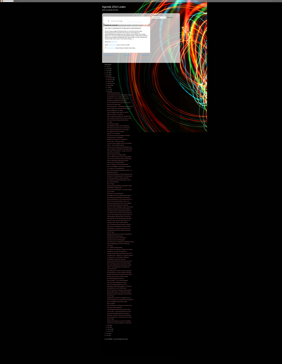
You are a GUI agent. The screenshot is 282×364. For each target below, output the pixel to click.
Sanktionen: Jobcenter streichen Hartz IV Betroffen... (119, 315)
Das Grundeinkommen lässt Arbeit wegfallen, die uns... (120, 94)
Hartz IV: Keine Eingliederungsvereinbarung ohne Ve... (119, 214)
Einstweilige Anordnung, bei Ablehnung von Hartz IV (119, 195)
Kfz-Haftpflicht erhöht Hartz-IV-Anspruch (116, 259)
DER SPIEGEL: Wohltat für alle (114, 187)
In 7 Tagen (109, 122)
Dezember (110, 77)
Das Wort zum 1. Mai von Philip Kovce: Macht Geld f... (119, 322)
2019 (107, 70)
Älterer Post (145, 55)
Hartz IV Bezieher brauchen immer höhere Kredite (118, 263)
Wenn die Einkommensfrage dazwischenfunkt (117, 120)
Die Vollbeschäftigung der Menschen (115, 278)
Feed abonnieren (110, 48)
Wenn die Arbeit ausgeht (113, 123)
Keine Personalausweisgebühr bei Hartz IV (117, 282)
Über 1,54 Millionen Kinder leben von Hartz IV (117, 112)
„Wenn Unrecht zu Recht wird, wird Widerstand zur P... (119, 147)
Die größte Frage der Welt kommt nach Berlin (117, 205)
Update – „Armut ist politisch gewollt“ (115, 145)
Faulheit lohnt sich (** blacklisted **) (115, 137)
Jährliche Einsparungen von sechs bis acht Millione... (119, 321)
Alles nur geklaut (111, 303)
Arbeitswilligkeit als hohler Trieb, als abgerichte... (118, 125)
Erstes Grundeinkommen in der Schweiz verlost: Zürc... (120, 199)
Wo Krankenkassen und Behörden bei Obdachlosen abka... (121, 241)
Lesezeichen (110, 245)
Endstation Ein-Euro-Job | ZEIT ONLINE (116, 237)
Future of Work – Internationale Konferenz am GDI (119, 311)
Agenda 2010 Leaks (114, 6)
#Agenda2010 (114, 41)
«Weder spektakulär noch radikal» (115, 110)
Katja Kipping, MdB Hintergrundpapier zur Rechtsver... (119, 286)
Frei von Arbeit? (110, 191)
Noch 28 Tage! (110, 295)
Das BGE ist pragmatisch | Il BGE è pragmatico (118, 178)
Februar (109, 329)
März (108, 327)
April (108, 325)
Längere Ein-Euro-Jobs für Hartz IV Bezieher (117, 222)
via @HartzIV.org (112, 45)
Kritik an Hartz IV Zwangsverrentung (115, 162)
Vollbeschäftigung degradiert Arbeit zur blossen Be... (119, 216)
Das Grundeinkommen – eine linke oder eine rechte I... (120, 317)
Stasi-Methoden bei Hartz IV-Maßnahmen (116, 288)
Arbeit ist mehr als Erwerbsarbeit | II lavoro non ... (118, 201)
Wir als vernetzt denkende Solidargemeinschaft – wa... (119, 170)
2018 (107, 72)
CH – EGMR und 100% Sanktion (114, 247)
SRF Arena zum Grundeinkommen (115, 193)
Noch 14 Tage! (110, 183)
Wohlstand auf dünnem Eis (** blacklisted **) (117, 139)
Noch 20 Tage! (110, 232)
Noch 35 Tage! (110, 319)
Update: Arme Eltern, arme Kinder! (115, 114)
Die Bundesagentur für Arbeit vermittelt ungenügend (119, 270)
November (110, 79)
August (109, 85)
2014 (107, 335)
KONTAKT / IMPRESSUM (143, 60)
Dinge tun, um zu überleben (113, 133)
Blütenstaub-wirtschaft (112, 172)
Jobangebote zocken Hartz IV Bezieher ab (117, 251)
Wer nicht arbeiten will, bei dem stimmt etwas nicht (119, 102)
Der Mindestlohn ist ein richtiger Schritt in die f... (118, 96)
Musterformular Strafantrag (113, 152)
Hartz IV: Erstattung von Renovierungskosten (117, 164)
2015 (107, 333)
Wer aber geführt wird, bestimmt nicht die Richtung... (119, 108)
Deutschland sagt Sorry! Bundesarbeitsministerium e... (119, 210)
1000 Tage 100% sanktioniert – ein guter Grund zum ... (120, 150)
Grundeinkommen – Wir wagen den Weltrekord (118, 257)
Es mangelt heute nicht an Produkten (115, 131)
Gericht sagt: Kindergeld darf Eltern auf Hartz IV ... (118, 313)
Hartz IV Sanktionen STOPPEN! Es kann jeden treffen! (119, 149)
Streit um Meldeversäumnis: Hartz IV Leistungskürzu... (119, 156)
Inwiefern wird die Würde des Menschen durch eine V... (120, 253)
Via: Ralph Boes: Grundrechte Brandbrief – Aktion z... (119, 179)
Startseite (127, 55)
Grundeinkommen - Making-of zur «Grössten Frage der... (120, 255)
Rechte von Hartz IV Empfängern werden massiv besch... (120, 207)
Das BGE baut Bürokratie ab (113, 93)
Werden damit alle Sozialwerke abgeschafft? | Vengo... (119, 185)
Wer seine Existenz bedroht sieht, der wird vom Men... (119, 118)
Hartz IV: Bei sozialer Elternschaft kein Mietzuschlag (119, 158)
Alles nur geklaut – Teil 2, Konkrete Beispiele (117, 280)
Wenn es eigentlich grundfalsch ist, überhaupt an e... (119, 116)
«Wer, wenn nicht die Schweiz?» (114, 307)
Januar (109, 331)
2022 (107, 66)
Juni (108, 89)
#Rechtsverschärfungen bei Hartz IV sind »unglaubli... (119, 203)
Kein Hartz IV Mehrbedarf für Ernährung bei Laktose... (119, 265)
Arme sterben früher (112, 268)
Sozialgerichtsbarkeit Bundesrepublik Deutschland (118, 230)
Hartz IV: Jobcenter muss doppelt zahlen (116, 154)
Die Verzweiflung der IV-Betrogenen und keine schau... (119, 305)
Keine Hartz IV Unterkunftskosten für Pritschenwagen (119, 176)
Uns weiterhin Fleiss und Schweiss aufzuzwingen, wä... (120, 212)
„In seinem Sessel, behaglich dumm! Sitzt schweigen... (119, 143)
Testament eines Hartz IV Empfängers (116, 239)
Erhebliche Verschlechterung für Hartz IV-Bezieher (118, 209)
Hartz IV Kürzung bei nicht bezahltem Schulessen (118, 135)
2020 (107, 68)
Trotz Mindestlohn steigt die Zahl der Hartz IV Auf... (119, 309)
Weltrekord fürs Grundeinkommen (115, 236)
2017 (107, 74)
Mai (108, 91)
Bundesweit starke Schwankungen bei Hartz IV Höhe (119, 293)
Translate (157, 19)
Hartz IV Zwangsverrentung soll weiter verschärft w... (119, 224)
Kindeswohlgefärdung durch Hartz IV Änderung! (118, 243)
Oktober (109, 81)
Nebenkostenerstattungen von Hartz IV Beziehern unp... (120, 174)
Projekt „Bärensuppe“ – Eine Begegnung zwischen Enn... (120, 106)
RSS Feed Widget (166, 34)
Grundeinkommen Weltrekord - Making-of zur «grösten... (120, 249)
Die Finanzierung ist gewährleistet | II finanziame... (119, 197)
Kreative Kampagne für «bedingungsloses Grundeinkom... (120, 299)
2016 (107, 76)
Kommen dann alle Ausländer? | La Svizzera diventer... (120, 189)
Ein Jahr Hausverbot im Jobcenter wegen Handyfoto (119, 290)
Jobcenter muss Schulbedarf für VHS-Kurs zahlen (118, 226)
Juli (108, 87)
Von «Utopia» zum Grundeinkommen (115, 168)
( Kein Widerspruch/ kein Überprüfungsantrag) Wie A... (119, 218)
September (110, 83)
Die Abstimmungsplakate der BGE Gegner (117, 100)
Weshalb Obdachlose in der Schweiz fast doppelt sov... (120, 234)
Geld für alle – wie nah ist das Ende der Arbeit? (118, 98)
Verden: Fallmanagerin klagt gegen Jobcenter (117, 160)
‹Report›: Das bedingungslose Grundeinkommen (118, 266)
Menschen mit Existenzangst (113, 104)
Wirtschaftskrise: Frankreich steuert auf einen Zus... (119, 228)
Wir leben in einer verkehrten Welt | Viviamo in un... (119, 220)
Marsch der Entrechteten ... (113, 181)
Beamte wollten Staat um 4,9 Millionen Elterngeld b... (119, 292)
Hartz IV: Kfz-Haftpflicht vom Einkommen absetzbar (119, 166)
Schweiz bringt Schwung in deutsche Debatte (117, 276)
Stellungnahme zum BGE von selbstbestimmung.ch (119, 297)
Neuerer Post (109, 55)
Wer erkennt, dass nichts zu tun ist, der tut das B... (119, 127)
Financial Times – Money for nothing (115, 141)
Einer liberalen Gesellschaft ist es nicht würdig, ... (118, 129)
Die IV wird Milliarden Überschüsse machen (117, 301)
